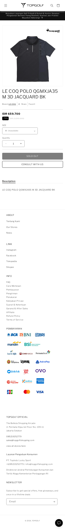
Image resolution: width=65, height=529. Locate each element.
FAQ (8, 282)
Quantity (6, 138)
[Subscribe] (54, 501)
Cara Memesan (13, 286)
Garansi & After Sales (17, 308)
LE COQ (12, 104)
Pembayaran (12, 290)
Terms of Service (14, 320)
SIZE (4, 125)
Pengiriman (11, 293)
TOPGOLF (36, 521)
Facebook (11, 255)
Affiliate (10, 312)
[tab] (9, 181)
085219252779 (13, 436)
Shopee (10, 267)
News (9, 233)
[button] (6, 5)
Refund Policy (13, 316)
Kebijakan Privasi (15, 301)
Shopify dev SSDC (35, 523)
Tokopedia (11, 261)
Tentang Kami (13, 221)
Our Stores (11, 227)
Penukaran (11, 297)
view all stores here (16, 446)
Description (9, 181)
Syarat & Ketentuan (16, 305)
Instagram (11, 250)
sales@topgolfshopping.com (20, 440)
